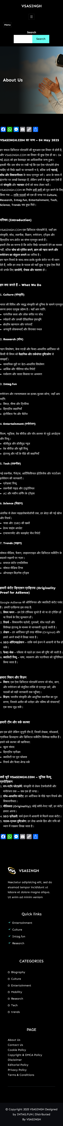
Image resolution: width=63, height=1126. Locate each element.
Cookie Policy (17, 1050)
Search (31, 32)
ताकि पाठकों (20, 195)
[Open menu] (31, 17)
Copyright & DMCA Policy (25, 1055)
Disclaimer (15, 1060)
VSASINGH (31, 6)
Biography (18, 972)
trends (15, 1012)
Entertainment (22, 923)
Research (18, 943)
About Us (14, 1040)
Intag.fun (18, 936)
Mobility (16, 992)
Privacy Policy (17, 1070)
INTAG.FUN (25, 1114)
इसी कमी (38, 190)
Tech (14, 1005)
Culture (17, 929)
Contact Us (15, 1045)
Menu (7, 24)
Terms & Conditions (21, 1075)
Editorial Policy (18, 1065)
